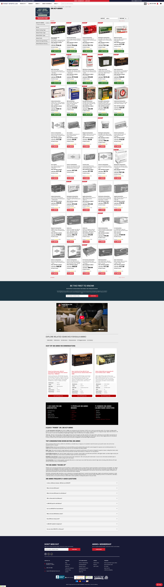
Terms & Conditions (69, 568)
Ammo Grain (39, 38)
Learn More (99, 549)
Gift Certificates (82, 570)
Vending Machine (82, 564)
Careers (66, 571)
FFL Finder (106, 566)
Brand (37, 27)
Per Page (122, 18)
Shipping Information (83, 568)
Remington (74, 415)
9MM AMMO (50, 340)
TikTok (52, 554)
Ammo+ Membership (83, 562)
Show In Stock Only (41, 24)
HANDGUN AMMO (61, 6)
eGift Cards (95, 566)
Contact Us (67, 564)
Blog (66, 562)
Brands (30, 3)
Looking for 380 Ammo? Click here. (103, 419)
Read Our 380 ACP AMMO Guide (42, 18)
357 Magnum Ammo (81, 340)
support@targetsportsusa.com (53, 571)
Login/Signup (157, 3)
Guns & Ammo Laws (108, 564)
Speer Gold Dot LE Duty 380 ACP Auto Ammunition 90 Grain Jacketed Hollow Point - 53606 (82, 372)
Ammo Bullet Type (40, 35)
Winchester (74, 412)
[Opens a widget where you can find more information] (159, 584)
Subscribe (93, 296)
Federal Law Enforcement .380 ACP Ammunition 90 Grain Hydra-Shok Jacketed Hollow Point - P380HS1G (57, 372)
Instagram (45, 554)
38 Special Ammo (72, 340)
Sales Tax (81, 571)
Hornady (73, 419)
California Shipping (108, 570)
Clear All (48, 22)
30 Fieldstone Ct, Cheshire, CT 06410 (50, 564)
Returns (95, 564)
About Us (67, 566)
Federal (73, 410)
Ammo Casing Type (41, 30)
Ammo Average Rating (41, 41)
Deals (55, 3)
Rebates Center (82, 566)
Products (22, 3)
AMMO (55, 6)
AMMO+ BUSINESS (46, 3)
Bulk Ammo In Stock (137, 0)
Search (145, 3)
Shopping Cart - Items (160, 3)
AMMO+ (37, 3)
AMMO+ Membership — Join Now (82, 0)
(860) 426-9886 (152, 3)
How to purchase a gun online (110, 562)
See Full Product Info (58, 395)
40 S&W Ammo (64, 340)
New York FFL (107, 568)
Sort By (102, 18)
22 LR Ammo (90, 340)
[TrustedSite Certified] (89, 577)
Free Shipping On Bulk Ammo (27, 0)
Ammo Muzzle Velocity (41, 43)
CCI (72, 417)
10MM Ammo (57, 340)
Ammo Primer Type (40, 32)
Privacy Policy (68, 570)
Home (52, 6)
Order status (96, 562)
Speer (73, 414)
